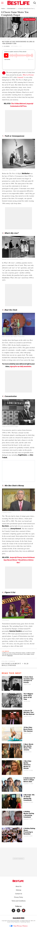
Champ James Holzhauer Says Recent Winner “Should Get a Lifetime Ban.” (19, 559)
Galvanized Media (15, 920)
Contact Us (18, 894)
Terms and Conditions (19, 901)
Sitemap (18, 890)
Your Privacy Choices (20, 926)
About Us (18, 886)
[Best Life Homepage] (18, 3)
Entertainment (11, 8)
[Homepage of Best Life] (18, 881)
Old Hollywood (15, 664)
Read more (10, 655)
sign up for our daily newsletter (20, 366)
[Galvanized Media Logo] (18, 918)
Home (3, 8)
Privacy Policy (18, 897)
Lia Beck (7, 46)
